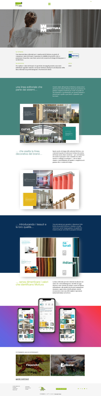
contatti (26, 389)
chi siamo (14, 387)
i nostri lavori (15, 388)
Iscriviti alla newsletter (61, 388)
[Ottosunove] (19, 8)
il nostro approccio (16, 386)
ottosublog (27, 386)
